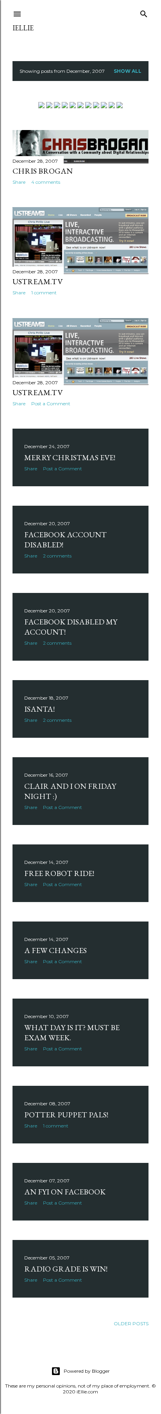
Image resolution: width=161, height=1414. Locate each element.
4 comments (45, 182)
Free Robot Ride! (59, 873)
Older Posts (131, 1323)
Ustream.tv (38, 281)
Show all (127, 71)
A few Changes (55, 950)
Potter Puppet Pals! (66, 1115)
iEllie (23, 27)
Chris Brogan (43, 171)
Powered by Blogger (87, 1371)
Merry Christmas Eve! (69, 457)
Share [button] (19, 182)
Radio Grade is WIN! (65, 1269)
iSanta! (39, 709)
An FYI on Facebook (65, 1192)
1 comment (44, 292)
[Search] (143, 12)
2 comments (57, 556)
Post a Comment (50, 403)
